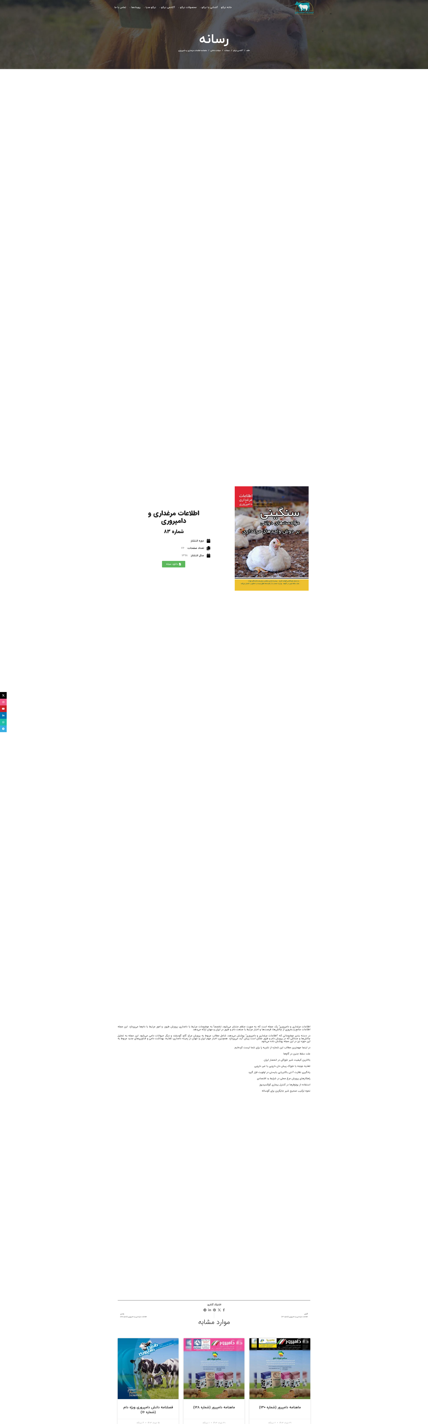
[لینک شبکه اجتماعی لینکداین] (209, 1309)
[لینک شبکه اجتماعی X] (219, 1309)
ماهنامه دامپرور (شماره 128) (214, 1407)
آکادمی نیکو (238, 50)
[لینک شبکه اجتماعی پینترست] (214, 1309)
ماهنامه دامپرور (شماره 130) (280, 1407)
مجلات (227, 50)
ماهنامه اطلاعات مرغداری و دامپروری (192, 50)
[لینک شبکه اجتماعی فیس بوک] (224, 1309)
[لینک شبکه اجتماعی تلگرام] (204, 1309)
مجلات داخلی (215, 50)
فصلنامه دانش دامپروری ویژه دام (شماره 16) (148, 1410)
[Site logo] (304, 7)
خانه (248, 50)
